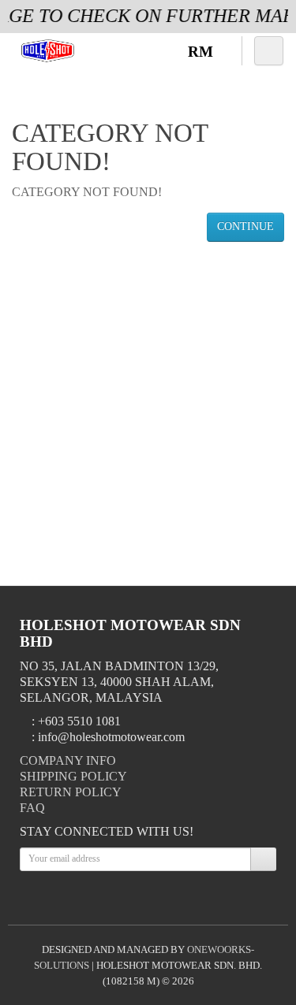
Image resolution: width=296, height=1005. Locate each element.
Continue (245, 226)
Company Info (68, 760)
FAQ (32, 807)
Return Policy (71, 792)
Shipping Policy (73, 776)
